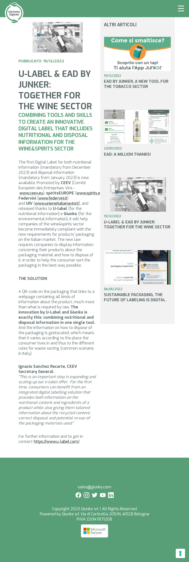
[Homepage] (14, 22)
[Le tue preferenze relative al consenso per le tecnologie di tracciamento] (180, 553)
